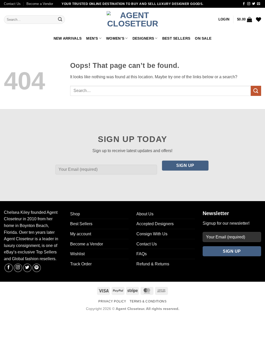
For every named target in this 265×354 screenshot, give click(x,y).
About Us (144, 214)
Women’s (115, 38)
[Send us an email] (258, 4)
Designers (143, 38)
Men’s (92, 38)
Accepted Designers (155, 224)
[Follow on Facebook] (243, 4)
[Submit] (60, 19)
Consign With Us (151, 234)
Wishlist (77, 254)
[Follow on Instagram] (248, 4)
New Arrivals (68, 38)
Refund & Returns (152, 264)
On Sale (203, 38)
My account (80, 234)
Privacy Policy (112, 301)
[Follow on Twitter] (253, 4)
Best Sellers (176, 38)
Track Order (81, 264)
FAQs (141, 254)
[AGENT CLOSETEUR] (132, 19)
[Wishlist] (258, 19)
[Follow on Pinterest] (36, 268)
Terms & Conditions (148, 301)
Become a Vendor (39, 4)
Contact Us (12, 4)
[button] (223, 19)
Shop (75, 214)
